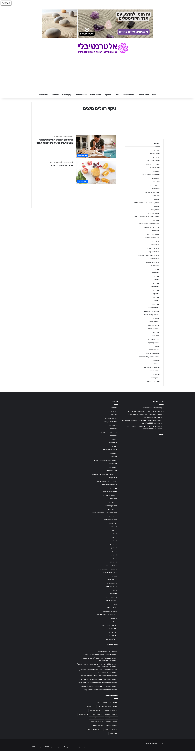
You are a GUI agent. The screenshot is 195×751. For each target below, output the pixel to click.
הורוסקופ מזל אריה (95, 710)
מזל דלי (156, 280)
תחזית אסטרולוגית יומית (94, 729)
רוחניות (156, 364)
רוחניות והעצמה (128, 95)
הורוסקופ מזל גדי (97, 714)
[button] (6, 3)
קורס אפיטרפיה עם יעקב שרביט (152, 408)
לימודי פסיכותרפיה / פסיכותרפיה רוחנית (146, 255)
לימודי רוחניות (154, 259)
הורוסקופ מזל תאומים (111, 729)
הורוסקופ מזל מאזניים (96, 718)
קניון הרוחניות (66, 95)
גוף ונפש (156, 182)
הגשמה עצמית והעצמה (152, 192)
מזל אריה (156, 269)
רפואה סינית (155, 374)
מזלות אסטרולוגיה (153, 308)
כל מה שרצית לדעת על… (151, 234)
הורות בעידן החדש (153, 213)
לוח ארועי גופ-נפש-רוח (152, 238)
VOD (117, 95)
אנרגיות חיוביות (154, 168)
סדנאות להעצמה (153, 325)
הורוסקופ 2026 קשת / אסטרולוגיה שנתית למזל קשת (100, 690)
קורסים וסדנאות (154, 350)
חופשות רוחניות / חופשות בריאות (149, 224)
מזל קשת (156, 297)
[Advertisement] (143, 457)
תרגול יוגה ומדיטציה (153, 381)
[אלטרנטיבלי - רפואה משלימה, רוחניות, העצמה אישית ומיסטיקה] (97, 48)
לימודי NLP (155, 241)
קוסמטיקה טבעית (153, 343)
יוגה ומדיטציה (155, 231)
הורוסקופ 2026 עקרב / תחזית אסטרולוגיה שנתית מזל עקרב (98, 686)
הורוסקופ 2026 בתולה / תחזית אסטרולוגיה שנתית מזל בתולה (98, 679)
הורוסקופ (55, 95)
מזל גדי (156, 276)
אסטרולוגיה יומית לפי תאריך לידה (107, 706)
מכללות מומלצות (154, 322)
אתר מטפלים (43, 95)
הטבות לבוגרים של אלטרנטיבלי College (146, 217)
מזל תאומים (155, 304)
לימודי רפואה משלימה (152, 262)
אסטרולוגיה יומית (102, 702)
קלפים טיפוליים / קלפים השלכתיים (148, 357)
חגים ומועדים (155, 220)
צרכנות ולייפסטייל (153, 339)
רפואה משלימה (144, 95)
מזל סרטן (156, 290)
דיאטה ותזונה (155, 185)
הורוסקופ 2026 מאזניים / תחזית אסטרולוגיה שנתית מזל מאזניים (97, 683)
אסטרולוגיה (155, 171)
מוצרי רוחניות (155, 266)
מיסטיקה (108, 95)
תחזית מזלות (113, 733)
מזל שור (156, 301)
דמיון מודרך (155, 189)
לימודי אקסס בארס (153, 248)
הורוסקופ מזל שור (98, 725)
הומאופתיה (155, 196)
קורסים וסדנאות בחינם (152, 353)
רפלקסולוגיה (155, 378)
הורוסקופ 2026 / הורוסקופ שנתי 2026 (146, 203)
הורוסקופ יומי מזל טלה (110, 710)
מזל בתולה (155, 273)
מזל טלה (156, 283)
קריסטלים (156, 360)
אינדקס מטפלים (95, 95)
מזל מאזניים (155, 287)
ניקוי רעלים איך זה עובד (62, 165)
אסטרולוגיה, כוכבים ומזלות (150, 175)
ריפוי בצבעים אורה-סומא (151, 367)
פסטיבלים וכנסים (153, 329)
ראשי (154, 95)
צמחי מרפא (155, 336)
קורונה (157, 346)
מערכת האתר (67, 136)
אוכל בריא (156, 150)
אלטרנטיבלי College (152, 164)
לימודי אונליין (155, 245)
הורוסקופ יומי (155, 206)
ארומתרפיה (155, 178)
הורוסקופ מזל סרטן (111, 722)
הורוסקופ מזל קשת (111, 725)
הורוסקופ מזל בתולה (111, 714)
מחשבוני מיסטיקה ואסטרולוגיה (149, 311)
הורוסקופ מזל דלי (84, 714)
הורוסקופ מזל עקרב (97, 722)
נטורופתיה (144, 747)
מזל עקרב (156, 294)
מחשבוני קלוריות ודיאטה (151, 315)
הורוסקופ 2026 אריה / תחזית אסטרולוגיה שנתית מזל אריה (99, 676)
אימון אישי (156, 157)
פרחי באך (156, 332)
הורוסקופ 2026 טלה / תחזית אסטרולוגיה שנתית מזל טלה (144, 411)
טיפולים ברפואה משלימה (151, 227)
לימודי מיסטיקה (154, 252)
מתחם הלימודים (81, 95)
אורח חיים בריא (154, 154)
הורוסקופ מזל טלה (111, 718)
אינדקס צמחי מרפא (153, 161)
